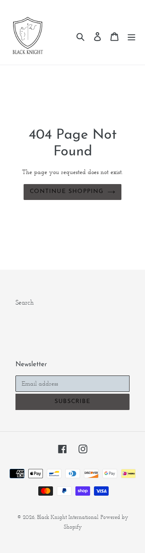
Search (24, 302)
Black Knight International (68, 517)
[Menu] (131, 36)
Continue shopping (66, 192)
